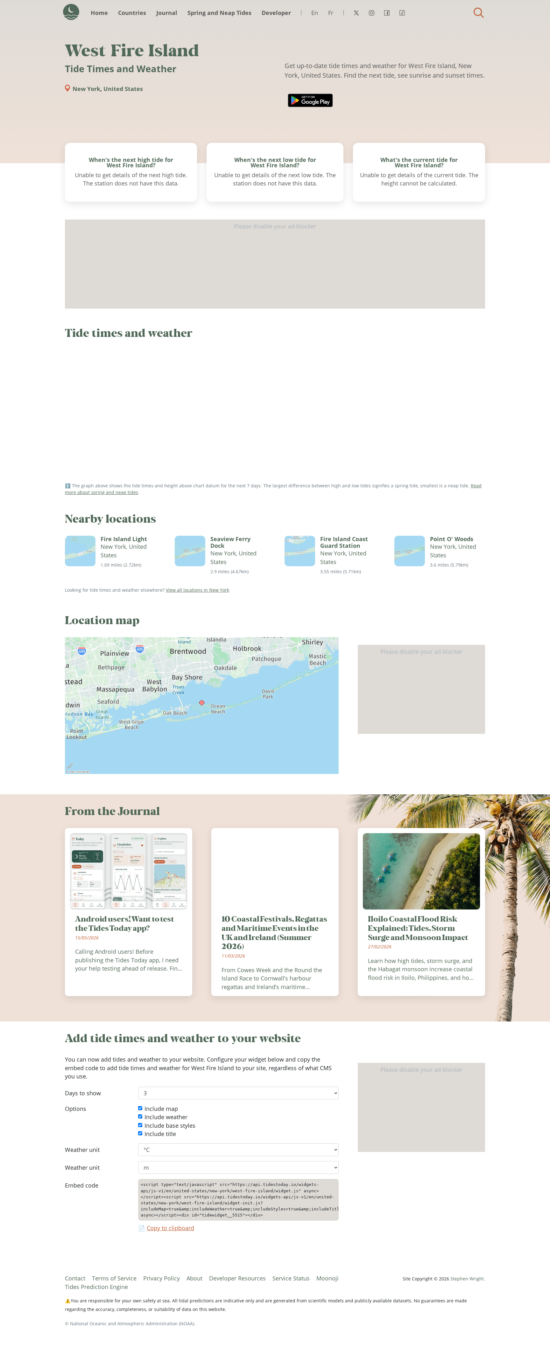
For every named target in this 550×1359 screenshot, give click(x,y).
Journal (166, 13)
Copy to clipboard (170, 1228)
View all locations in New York (197, 590)
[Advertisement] (275, 264)
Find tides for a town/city (478, 13)
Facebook (386, 13)
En (314, 13)
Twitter (356, 13)
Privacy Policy (161, 1278)
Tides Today (71, 12)
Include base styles (170, 1125)
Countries (132, 13)
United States (123, 89)
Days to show (83, 1093)
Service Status (291, 1278)
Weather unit (82, 1149)
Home (99, 13)
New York (86, 89)
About (194, 1278)
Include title (160, 1134)
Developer (276, 13)
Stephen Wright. (467, 1279)
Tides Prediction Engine (96, 1287)
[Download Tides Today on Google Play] (310, 100)
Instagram (371, 13)
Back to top (532, 1341)
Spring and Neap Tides (219, 13)
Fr (330, 13)
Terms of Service (114, 1278)
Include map (161, 1108)
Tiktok (402, 13)
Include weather (166, 1117)
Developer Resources (237, 1278)
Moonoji (327, 1278)
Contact (75, 1278)
